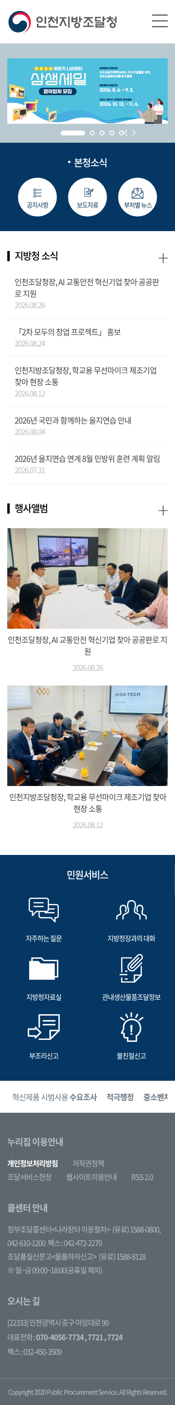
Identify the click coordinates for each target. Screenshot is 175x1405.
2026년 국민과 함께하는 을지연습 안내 (73, 420)
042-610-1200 (26, 1243)
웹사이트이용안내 (91, 1176)
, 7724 (113, 1337)
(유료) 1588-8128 (122, 1256)
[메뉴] (160, 21)
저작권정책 (88, 1163)
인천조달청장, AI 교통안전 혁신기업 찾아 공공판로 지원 (87, 287)
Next (134, 132)
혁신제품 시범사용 (54, 1097)
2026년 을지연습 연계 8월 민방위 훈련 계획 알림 (87, 458)
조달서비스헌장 (29, 1176)
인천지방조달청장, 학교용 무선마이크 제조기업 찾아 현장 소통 (86, 375)
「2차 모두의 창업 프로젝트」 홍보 (68, 331)
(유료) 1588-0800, (136, 1229)
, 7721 (94, 1337)
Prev (125, 132)
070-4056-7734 (60, 1337)
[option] (54, 1097)
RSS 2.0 (142, 1176)
